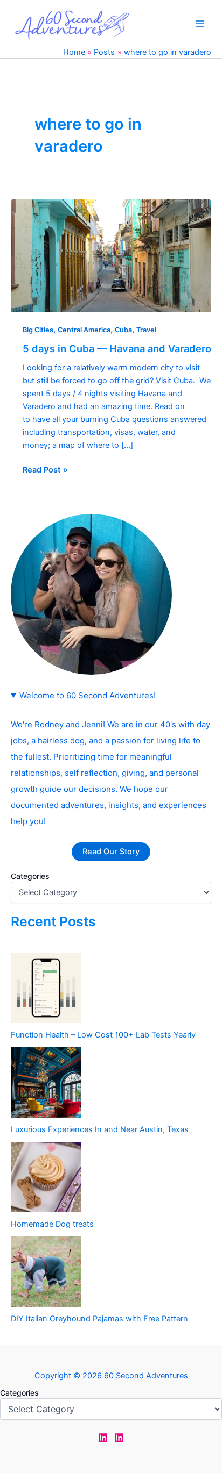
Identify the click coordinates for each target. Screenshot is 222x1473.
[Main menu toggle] (200, 23)
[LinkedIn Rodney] (119, 1437)
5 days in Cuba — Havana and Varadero (117, 348)
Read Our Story (111, 851)
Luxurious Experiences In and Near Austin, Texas (100, 1129)
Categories (30, 876)
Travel (146, 330)
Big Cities (38, 330)
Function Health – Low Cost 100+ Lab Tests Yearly (103, 1035)
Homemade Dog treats (52, 1224)
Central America (84, 330)
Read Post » (45, 469)
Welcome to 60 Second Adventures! (87, 695)
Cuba (123, 330)
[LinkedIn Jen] (103, 1437)
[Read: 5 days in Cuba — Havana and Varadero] (111, 255)
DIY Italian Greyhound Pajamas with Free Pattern (99, 1319)
